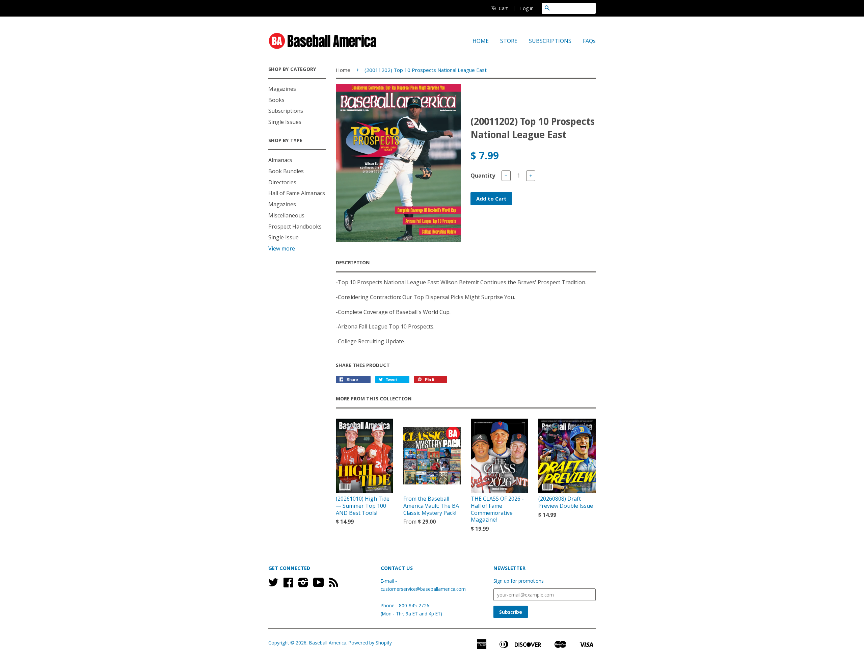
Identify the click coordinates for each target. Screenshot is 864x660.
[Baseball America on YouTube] (318, 584)
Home (343, 70)
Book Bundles (286, 171)
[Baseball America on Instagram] (303, 584)
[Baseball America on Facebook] (288, 584)
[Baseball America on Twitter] (273, 584)
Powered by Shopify (370, 642)
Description (353, 263)
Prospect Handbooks (295, 226)
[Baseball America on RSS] (334, 584)
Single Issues (284, 122)
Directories (282, 182)
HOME (481, 41)
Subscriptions (285, 110)
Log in (527, 8)
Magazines (282, 89)
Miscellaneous (286, 215)
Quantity (482, 175)
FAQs (589, 41)
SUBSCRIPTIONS (550, 41)
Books (276, 100)
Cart (502, 8)
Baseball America (327, 642)
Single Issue (283, 237)
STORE (508, 41)
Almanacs (280, 160)
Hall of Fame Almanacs (296, 193)
